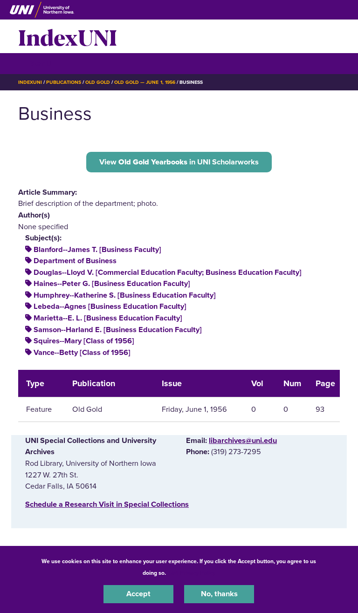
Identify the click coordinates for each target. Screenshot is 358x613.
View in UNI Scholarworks (179, 162)
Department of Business (75, 261)
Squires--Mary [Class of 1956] (84, 341)
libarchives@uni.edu (243, 440)
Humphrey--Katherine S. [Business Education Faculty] (125, 295)
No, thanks (219, 594)
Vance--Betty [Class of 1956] (82, 352)
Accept (138, 594)
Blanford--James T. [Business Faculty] (97, 249)
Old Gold (97, 82)
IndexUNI (67, 36)
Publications (63, 82)
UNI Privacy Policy (192, 573)
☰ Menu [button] (34, 63)
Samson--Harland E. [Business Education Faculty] (118, 329)
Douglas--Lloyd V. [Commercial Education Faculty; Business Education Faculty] (168, 272)
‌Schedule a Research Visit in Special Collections (107, 504)
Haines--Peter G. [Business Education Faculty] (112, 283)
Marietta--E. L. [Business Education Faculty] (108, 318)
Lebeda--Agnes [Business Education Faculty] (110, 306)
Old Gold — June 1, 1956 (144, 82)
